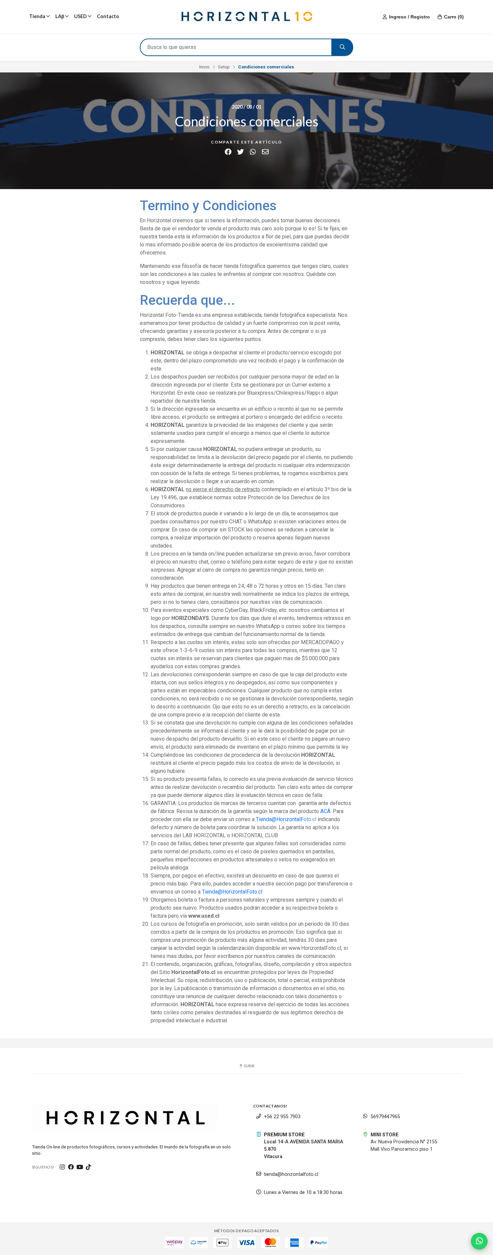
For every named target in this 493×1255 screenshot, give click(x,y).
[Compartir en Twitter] (240, 152)
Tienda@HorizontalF (280, 819)
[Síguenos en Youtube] (80, 1167)
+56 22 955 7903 (282, 1117)
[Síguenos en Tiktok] (88, 1167)
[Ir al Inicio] (246, 17)
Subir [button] (249, 1066)
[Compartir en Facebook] (228, 152)
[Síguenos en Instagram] (62, 1167)
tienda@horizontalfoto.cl (291, 1174)
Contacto (108, 16)
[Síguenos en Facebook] (71, 1167)
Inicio (204, 66)
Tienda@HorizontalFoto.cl (232, 892)
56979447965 (385, 1117)
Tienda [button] (37, 16)
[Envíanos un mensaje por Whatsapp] (479, 1241)
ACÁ (325, 811)
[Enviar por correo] (265, 152)
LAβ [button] (59, 16)
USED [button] (80, 16)
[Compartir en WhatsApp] (253, 152)
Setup (224, 66)
